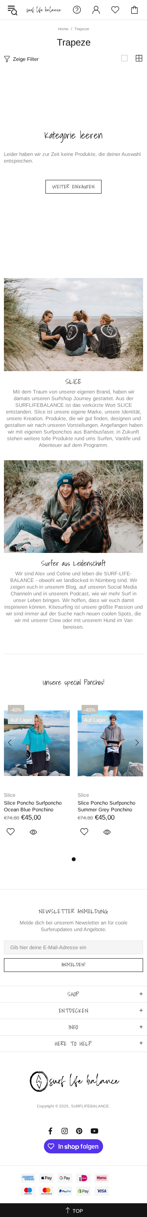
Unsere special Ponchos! (73, 682)
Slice (9, 795)
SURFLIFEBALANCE (43, 9)
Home (63, 29)
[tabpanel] (37, 777)
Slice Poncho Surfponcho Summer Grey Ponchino (106, 806)
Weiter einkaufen (73, 187)
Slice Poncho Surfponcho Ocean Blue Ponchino (33, 806)
